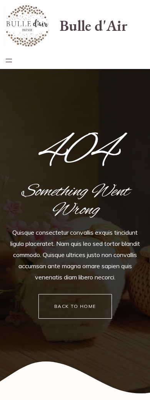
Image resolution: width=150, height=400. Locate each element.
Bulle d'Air (94, 25)
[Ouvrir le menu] (8, 60)
